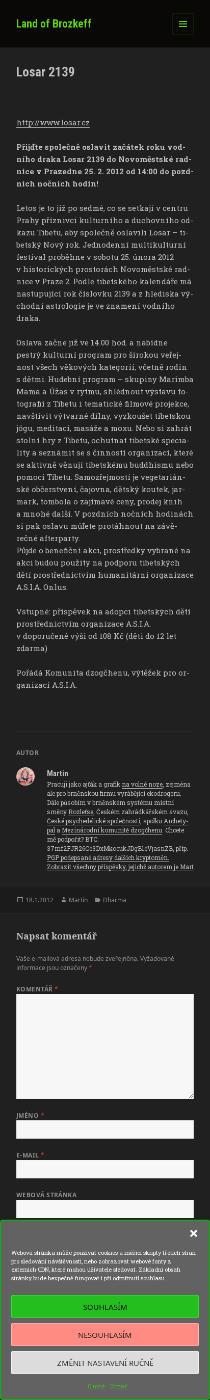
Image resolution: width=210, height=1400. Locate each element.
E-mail (30, 1155)
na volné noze (142, 784)
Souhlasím (105, 1307)
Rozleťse (80, 811)
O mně (96, 1386)
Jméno (30, 1115)
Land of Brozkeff (54, 23)
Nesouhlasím (105, 1335)
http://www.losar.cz (53, 122)
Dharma (114, 900)
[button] (194, 1233)
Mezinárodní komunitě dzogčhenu (112, 830)
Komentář (37, 989)
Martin (78, 900)
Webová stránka (46, 1195)
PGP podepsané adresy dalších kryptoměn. (108, 857)
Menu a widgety (183, 34)
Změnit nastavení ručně (105, 1363)
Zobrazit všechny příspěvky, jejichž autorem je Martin (124, 867)
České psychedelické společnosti (93, 821)
